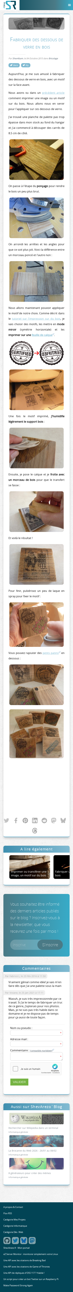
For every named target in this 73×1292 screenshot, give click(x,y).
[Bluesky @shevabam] (24, 1243)
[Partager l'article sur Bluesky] (63, 821)
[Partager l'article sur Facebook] (16, 821)
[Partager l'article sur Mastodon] (54, 821)
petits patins (51, 653)
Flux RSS (7, 1213)
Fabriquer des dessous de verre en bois (36, 43)
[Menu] (69, 5)
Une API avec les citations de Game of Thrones (26, 1266)
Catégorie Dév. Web (13, 1232)
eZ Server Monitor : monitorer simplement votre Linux (30, 1254)
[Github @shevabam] (7, 1243)
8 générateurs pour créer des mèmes (29, 1173)
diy (27, 65)
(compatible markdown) (41, 1050)
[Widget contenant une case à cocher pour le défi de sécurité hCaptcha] (35, 1068)
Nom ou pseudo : (21, 1028)
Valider (19, 1082)
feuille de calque (42, 335)
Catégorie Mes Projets (14, 1219)
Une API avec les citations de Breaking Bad (24, 1260)
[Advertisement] (36, 788)
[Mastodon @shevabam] (33, 1243)
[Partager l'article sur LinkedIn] (35, 821)
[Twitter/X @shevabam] (16, 1243)
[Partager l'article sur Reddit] (44, 821)
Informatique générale (18, 1132)
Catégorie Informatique (15, 1225)
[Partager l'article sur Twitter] (6, 821)
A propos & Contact (13, 1207)
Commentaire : (31, 1050)
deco (15, 65)
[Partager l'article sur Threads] (35, 831)
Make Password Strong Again (18, 1285)
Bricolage (53, 58)
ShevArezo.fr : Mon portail (16, 1247)
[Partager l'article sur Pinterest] (25, 821)
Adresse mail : (19, 1039)
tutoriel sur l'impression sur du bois (36, 319)
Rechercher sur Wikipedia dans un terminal (33, 1128)
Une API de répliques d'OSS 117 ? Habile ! (23, 1273)
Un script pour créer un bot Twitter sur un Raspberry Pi (31, 1279)
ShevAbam (17, 58)
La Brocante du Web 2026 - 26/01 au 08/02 (32, 1150)
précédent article (53, 93)
